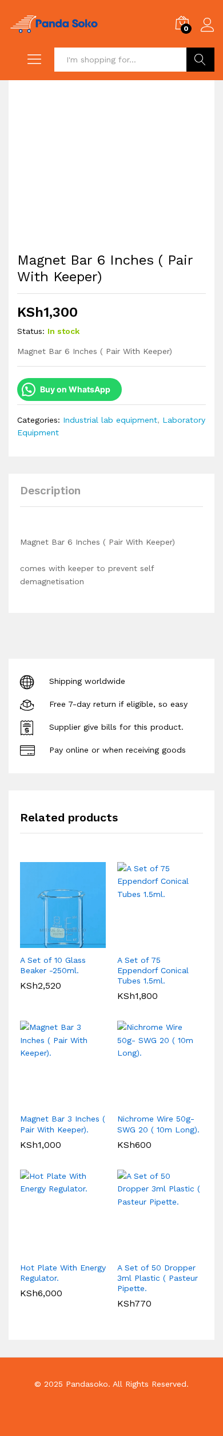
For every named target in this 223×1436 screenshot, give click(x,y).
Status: (31, 331)
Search (200, 60)
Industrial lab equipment (110, 419)
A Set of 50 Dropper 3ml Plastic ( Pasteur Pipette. (157, 1278)
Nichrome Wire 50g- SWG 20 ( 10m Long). (158, 1124)
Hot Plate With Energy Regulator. (63, 1272)
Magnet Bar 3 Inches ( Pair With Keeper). (62, 1124)
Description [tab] (50, 490)
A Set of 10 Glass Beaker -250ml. (53, 965)
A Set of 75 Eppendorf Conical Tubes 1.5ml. (153, 970)
